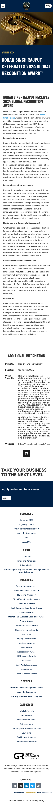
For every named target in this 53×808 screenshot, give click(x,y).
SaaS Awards (26, 647)
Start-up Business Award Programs (26, 696)
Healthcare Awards (26, 643)
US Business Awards (26, 656)
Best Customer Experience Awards (26, 608)
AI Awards (26, 660)
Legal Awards (26, 634)
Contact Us (27, 556)
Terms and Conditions (26, 560)
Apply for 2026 (26, 520)
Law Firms (26, 732)
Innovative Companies (26, 719)
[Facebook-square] (14, 785)
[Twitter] (32, 785)
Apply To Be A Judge (26, 533)
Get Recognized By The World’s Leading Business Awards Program (26, 570)
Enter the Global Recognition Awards (26, 687)
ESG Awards (26, 669)
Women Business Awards (25, 590)
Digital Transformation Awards (26, 599)
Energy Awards (26, 621)
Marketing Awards (25, 595)
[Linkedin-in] (26, 785)
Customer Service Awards (26, 625)
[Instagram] (20, 785)
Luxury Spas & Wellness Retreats (26, 728)
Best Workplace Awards (26, 665)
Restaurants (26, 715)
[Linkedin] (26, 453)
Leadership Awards (26, 603)
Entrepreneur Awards (25, 586)
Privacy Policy (26, 565)
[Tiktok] (38, 785)
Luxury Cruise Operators (26, 741)
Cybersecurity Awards (27, 651)
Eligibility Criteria (26, 524)
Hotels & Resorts (26, 711)
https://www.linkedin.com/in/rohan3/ (35, 444)
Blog (26, 537)
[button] (3, 6)
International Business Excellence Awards (27, 616)
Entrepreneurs (26, 724)
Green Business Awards (26, 673)
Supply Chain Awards (26, 638)
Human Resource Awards (26, 630)
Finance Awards (26, 612)
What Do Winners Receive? (26, 528)
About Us (26, 542)
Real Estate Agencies (26, 737)
